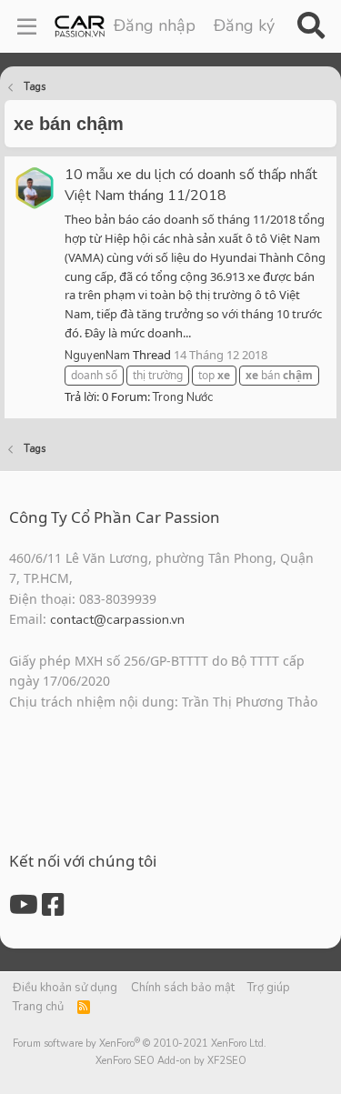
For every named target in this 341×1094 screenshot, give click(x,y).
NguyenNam (97, 355)
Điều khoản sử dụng (65, 987)
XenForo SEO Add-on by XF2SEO (170, 1061)
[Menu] (27, 26)
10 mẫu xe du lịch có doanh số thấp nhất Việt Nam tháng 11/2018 (191, 185)
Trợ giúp (268, 987)
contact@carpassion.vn (117, 619)
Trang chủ (38, 1007)
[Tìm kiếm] (310, 26)
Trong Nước (183, 397)
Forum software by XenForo (139, 1043)
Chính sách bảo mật (183, 987)
